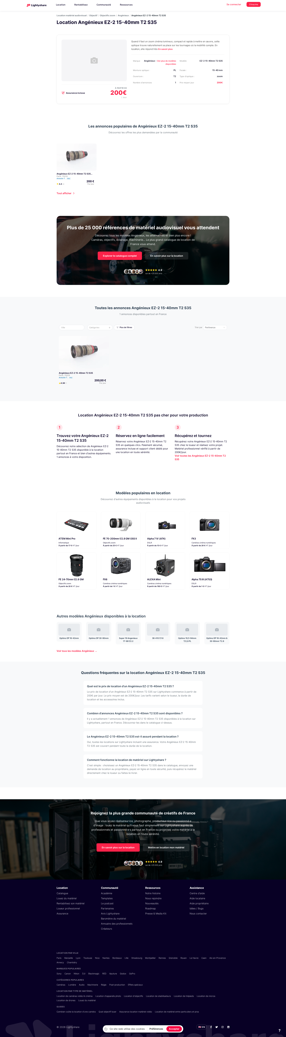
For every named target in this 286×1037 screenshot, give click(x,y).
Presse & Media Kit (155, 913)
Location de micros (206, 996)
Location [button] (60, 4)
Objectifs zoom (107, 15)
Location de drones (66, 1000)
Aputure (113, 973)
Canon (67, 973)
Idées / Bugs (196, 908)
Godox (123, 973)
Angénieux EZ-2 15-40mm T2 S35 (74, 173)
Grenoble (173, 958)
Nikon (76, 973)
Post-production (117, 984)
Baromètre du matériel (113, 918)
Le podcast (107, 903)
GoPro (132, 973)
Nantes (105, 958)
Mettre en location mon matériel (166, 847)
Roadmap (150, 908)
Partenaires (107, 908)
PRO (68, 178)
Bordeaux (117, 958)
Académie (106, 893)
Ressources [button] (126, 4)
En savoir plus (165, 49)
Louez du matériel (67, 898)
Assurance (62, 913)
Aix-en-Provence (217, 958)
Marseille (68, 958)
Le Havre (194, 958)
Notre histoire (152, 893)
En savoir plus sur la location (166, 255)
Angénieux (123, 15)
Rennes (162, 958)
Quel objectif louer (107, 1011)
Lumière (72, 984)
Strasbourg (136, 958)
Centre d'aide (197, 893)
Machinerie (92, 984)
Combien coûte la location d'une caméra (76, 1011)
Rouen (184, 958)
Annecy (60, 962)
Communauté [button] (104, 4)
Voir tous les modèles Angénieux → (77, 650)
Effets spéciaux (135, 984)
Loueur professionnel (68, 908)
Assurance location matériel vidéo (135, 1011)
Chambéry (72, 962)
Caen (203, 958)
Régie (103, 984)
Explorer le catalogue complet (120, 255)
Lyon (78, 958)
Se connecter (234, 4)
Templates (107, 898)
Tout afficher (64, 193)
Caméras (61, 984)
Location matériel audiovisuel (72, 15)
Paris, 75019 (62, 176)
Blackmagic (93, 973)
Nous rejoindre (153, 898)
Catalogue (62, 893)
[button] (72, 327)
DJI (83, 973)
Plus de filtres (126, 327)
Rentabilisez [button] (81, 4)
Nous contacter (198, 913)
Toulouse (87, 958)
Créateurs (106, 928)
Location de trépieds (184, 996)
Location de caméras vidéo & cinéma (75, 996)
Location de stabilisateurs (158, 996)
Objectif (93, 15)
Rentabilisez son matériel (70, 903)
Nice (97, 958)
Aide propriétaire (199, 903)
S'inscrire (253, 4)
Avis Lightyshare (110, 913)
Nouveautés (151, 903)
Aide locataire (197, 898)
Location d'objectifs (133, 996)
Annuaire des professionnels (116, 923)
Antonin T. (63, 178)
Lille (126, 958)
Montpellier (150, 958)
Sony (59, 973)
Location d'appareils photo (108, 996)
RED (104, 973)
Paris (59, 958)
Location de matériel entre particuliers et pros (177, 1011)
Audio (81, 984)
